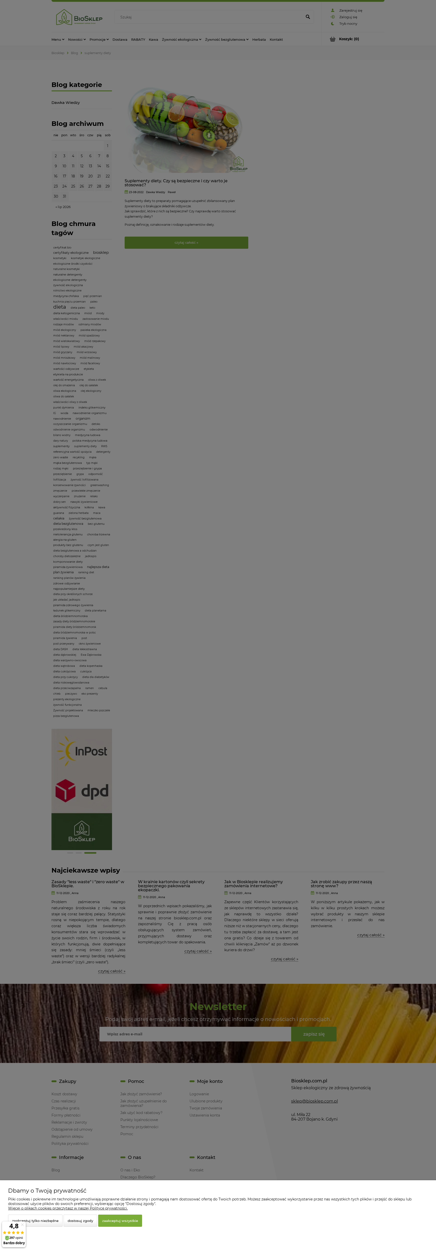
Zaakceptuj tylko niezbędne (35, 1221)
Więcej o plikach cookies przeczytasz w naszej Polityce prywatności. (68, 1208)
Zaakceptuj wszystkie (120, 1221)
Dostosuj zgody (80, 1221)
